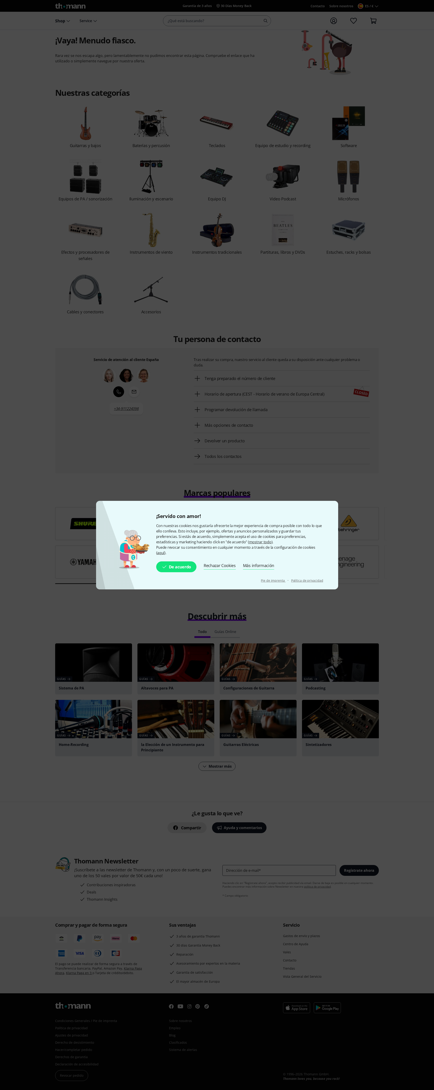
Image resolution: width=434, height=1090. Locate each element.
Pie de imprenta (273, 580)
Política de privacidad (307, 580)
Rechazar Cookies (220, 565)
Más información (258, 565)
